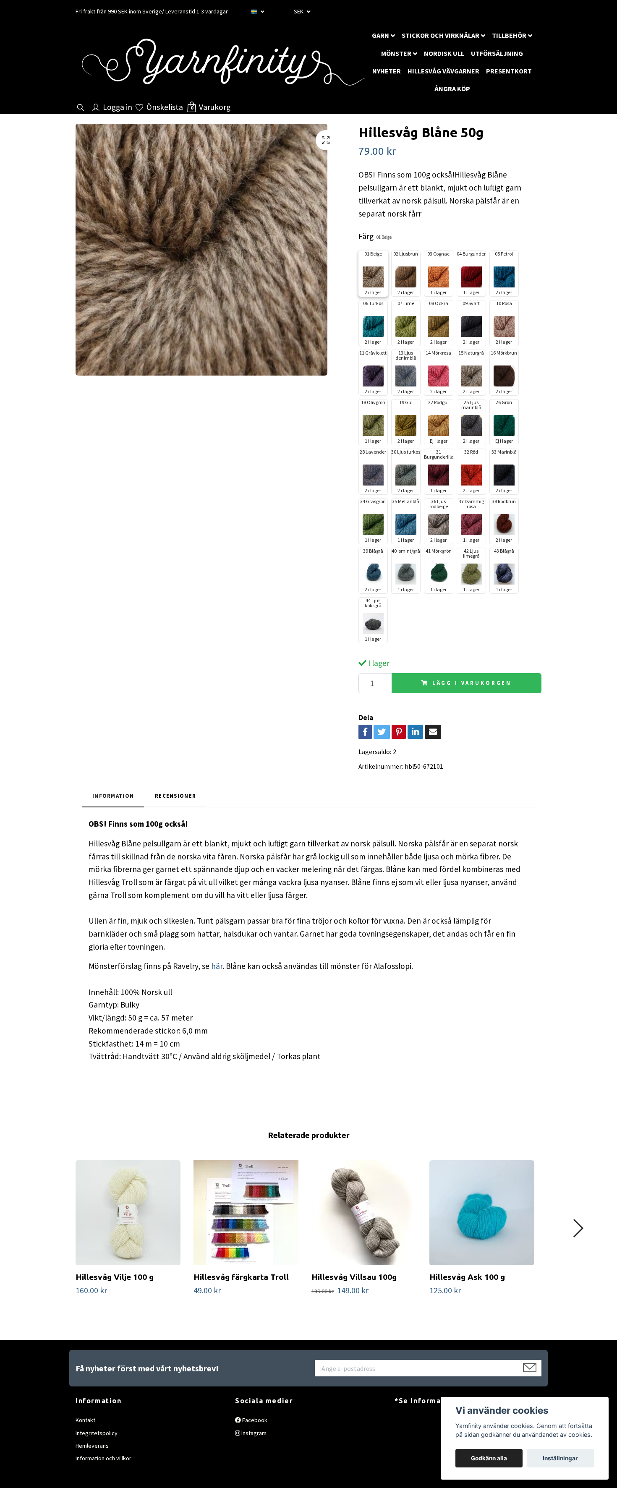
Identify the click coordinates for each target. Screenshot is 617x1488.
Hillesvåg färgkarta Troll (241, 1277)
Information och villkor (103, 1458)
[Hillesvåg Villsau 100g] (367, 1212)
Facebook (254, 1420)
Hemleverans (92, 1445)
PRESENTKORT (509, 71)
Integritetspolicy (97, 1433)
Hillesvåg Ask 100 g (467, 1277)
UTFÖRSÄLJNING (497, 53)
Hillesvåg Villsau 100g (354, 1277)
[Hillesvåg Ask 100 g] (485, 1212)
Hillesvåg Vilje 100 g (115, 1277)
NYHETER (386, 71)
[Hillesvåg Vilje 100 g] (131, 1212)
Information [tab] (113, 795)
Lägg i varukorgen (472, 682)
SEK (299, 11)
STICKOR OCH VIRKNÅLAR (440, 35)
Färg (375, 236)
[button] (577, 1228)
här (216, 966)
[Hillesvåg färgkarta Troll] (249, 1212)
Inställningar (560, 1458)
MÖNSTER (396, 53)
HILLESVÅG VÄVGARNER (443, 71)
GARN (380, 35)
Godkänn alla (489, 1458)
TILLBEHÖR (509, 35)
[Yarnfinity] (223, 62)
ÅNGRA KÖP (452, 88)
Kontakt (85, 1420)
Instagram (253, 1433)
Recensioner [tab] (175, 795)
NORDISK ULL (444, 53)
